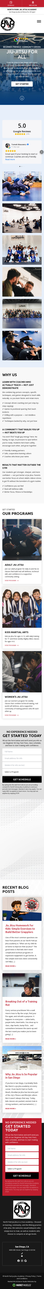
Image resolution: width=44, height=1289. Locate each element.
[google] (25, 1260)
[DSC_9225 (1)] (22, 345)
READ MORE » (10, 966)
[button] (2, 152)
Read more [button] (10, 159)
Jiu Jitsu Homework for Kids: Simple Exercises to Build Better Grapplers (20, 928)
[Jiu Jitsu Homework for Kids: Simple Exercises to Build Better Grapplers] (22, 909)
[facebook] (18, 1260)
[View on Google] (7, 145)
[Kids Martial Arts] (22, 617)
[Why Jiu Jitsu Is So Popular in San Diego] (22, 1058)
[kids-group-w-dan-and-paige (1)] (22, 250)
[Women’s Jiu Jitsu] (22, 685)
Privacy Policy (30, 1276)
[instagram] (22, 1260)
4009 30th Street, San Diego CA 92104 (22, 1250)
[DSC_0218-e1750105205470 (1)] (22, 186)
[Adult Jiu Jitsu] (22, 551)
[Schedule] (11, 3)
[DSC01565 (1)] (22, 313)
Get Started (22, 84)
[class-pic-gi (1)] (22, 218)
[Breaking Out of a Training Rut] (22, 985)
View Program (10, 580)
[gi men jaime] (22, 282)
